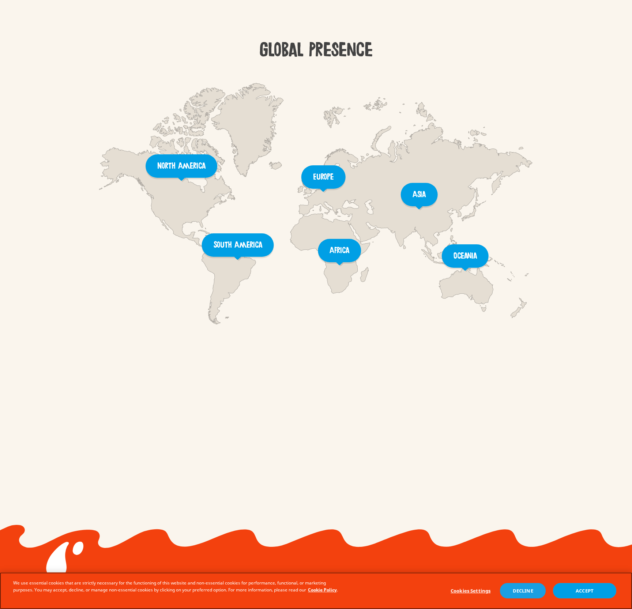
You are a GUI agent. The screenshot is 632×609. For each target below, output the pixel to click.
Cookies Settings (470, 590)
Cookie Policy (322, 590)
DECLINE (523, 590)
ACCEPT (585, 590)
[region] (316, 590)
